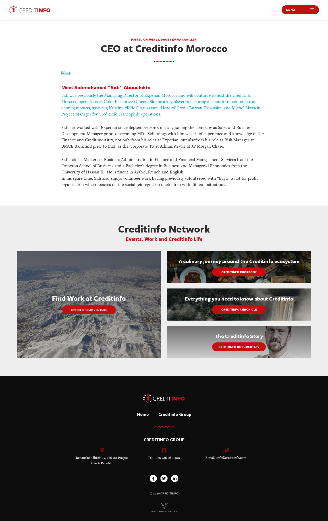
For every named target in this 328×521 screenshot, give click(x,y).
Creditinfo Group (174, 414)
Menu (290, 10)
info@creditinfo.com (231, 457)
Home (143, 414)
